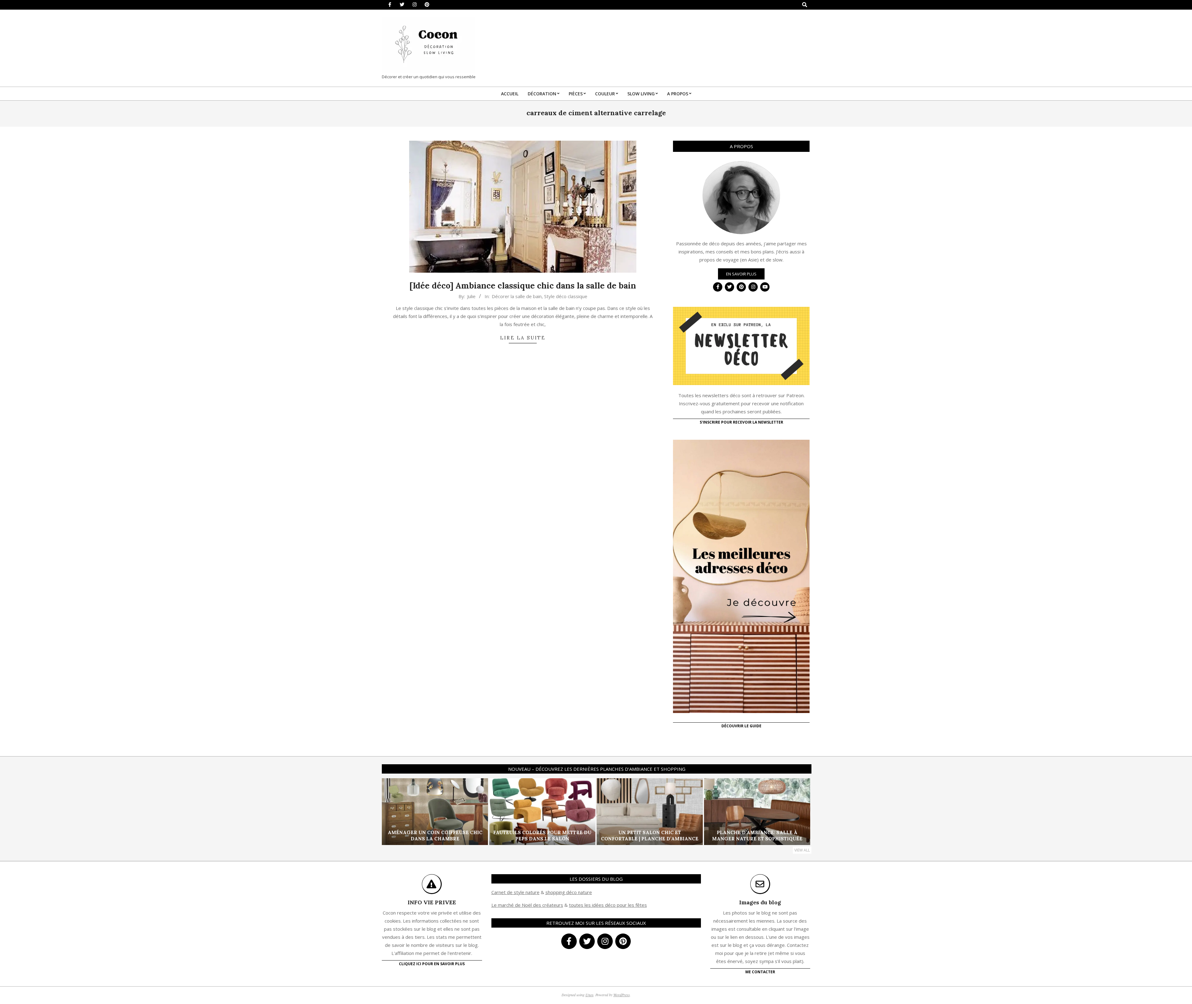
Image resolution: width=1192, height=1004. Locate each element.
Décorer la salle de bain (517, 296)
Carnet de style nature (515, 892)
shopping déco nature (568, 892)
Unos (589, 994)
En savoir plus (741, 274)
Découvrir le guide (741, 726)
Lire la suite (522, 338)
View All (802, 850)
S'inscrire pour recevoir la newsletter (741, 422)
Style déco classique (565, 296)
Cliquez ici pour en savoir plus (432, 963)
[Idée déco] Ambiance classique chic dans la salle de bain (522, 285)
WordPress (621, 994)
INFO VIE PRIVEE (432, 902)
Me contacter (760, 971)
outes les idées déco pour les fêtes (609, 905)
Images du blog (760, 902)
